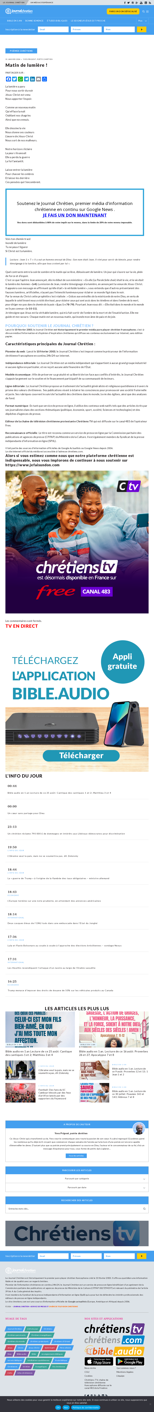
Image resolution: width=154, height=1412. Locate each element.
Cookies (88, 1375)
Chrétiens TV (84, 421)
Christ (20, 1348)
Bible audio (21, 1354)
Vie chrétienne (58, 1366)
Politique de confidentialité (86, 1407)
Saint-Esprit (50, 1348)
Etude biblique (61, 1360)
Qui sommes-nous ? (126, 1368)
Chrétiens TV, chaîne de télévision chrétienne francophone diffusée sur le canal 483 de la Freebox (98, 1384)
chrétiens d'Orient (62, 1341)
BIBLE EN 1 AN (14, 20)
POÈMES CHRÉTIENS (21, 51)
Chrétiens (48, 1329)
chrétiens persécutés (17, 1335)
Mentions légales (125, 1372)
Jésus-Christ (34, 1348)
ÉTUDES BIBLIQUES (57, 20)
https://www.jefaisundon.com (32, 465)
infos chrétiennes (24, 1373)
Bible (34, 1354)
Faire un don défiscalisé (123, 11)
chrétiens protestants (39, 1341)
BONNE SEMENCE (34, 20)
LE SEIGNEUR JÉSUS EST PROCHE (88, 20)
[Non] (150, 1404)
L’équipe (121, 1375)
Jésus (10, 1348)
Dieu (9, 1354)
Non (66, 1407)
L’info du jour (32, 1329)
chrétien (26, 1366)
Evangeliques (41, 1366)
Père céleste (65, 1348)
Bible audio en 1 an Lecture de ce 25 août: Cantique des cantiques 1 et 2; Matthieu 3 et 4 (38, 1053)
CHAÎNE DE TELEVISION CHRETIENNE (63, 1306)
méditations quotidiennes (39, 1360)
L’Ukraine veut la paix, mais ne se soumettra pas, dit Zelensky (56, 1071)
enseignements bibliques (52, 1354)
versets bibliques (15, 1360)
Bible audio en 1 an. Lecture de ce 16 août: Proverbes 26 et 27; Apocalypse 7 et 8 (113, 1053)
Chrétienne (12, 1366)
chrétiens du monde (16, 1341)
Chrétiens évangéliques (41, 1335)
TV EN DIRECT (21, 626)
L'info (10, 1373)
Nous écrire (90, 1368)
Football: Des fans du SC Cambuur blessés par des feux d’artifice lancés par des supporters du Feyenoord (54, 1094)
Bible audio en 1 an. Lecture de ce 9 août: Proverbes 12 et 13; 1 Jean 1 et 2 (130, 1071)
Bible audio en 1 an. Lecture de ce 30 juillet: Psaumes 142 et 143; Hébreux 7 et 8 (129, 1094)
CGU (87, 1372)
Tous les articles (76, 1156)
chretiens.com (75, 451)
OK (58, 1407)
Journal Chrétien (44, 329)
